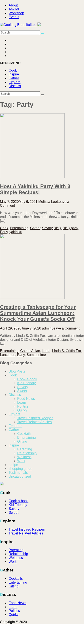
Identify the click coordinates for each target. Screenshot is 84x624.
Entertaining (19, 228)
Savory (47, 228)
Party (4, 232)
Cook (13, 70)
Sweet (22, 391)
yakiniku (15, 232)
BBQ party (70, 228)
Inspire (14, 74)
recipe (13, 465)
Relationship (27, 453)
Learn (21, 402)
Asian (35, 351)
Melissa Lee (47, 201)
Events (14, 17)
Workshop (16, 13)
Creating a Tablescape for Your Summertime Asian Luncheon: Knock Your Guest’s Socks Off (38, 313)
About (13, 5)
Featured (15, 426)
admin (46, 328)
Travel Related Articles (34, 422)
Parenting (24, 449)
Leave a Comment (65, 328)
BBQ (57, 228)
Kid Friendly (26, 383)
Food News (26, 398)
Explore (14, 82)
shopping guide (20, 468)
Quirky (22, 410)
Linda (46, 351)
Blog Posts (17, 371)
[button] (10, 63)
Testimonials (18, 472)
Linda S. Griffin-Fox (67, 351)
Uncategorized (20, 476)
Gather (14, 78)
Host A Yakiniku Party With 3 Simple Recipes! (35, 189)
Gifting (22, 441)
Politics (22, 406)
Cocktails (24, 433)
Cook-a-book (27, 379)
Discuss (15, 86)
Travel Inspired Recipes (35, 418)
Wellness (24, 457)
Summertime (36, 355)
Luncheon (7, 355)
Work (21, 461)
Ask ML (14, 9)
